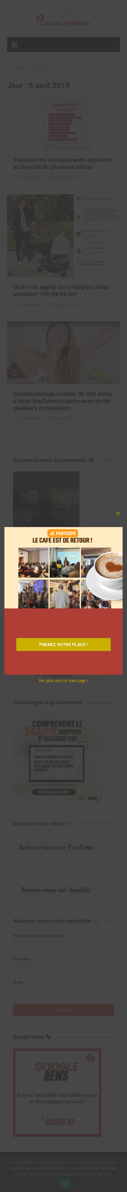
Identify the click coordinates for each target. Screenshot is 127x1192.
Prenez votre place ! (63, 644)
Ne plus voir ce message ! (63, 680)
